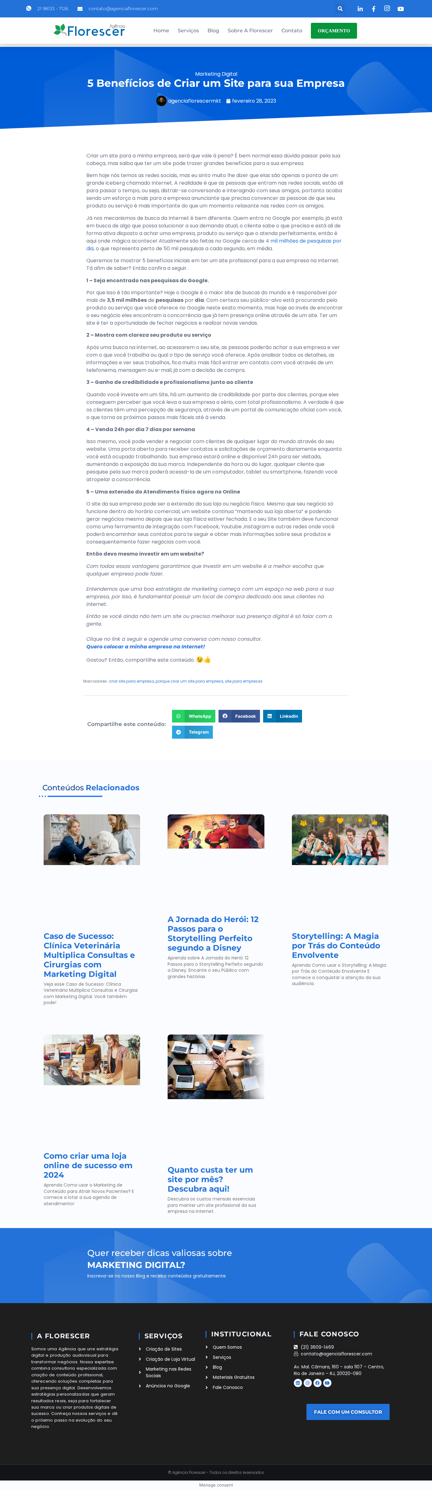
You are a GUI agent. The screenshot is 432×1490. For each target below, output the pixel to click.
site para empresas (243, 681)
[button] (340, 9)
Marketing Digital (216, 74)
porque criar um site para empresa (189, 681)
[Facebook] (317, 1383)
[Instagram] (308, 1383)
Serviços (188, 31)
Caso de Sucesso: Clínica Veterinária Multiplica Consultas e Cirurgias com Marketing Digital (89, 955)
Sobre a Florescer (250, 31)
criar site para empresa (131, 681)
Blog (213, 31)
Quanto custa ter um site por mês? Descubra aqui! (210, 1179)
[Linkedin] (298, 1383)
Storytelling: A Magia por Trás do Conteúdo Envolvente (336, 945)
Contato (291, 31)
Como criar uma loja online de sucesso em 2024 (88, 1165)
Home (161, 31)
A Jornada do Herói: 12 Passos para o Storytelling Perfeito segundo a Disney (213, 933)
